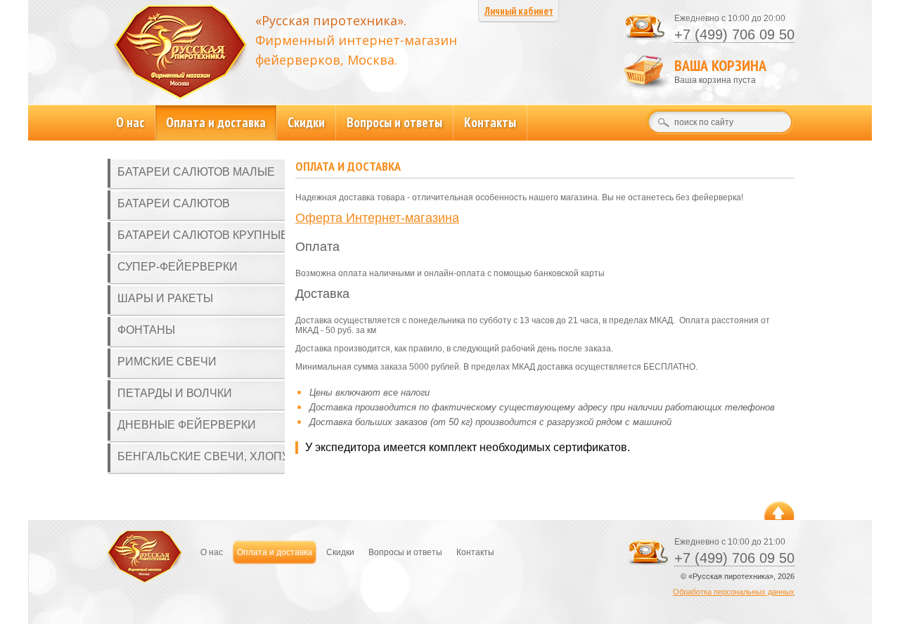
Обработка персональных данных (734, 591)
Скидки (306, 122)
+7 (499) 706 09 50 (734, 34)
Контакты (490, 122)
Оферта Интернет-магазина (377, 218)
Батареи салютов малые (196, 172)
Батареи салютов (173, 203)
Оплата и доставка (216, 122)
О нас (130, 122)
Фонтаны (146, 330)
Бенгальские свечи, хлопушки (201, 456)
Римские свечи (167, 362)
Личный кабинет (518, 11)
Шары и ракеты (165, 298)
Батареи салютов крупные (201, 235)
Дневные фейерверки (186, 425)
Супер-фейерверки (177, 267)
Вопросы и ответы (394, 122)
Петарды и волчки (174, 393)
